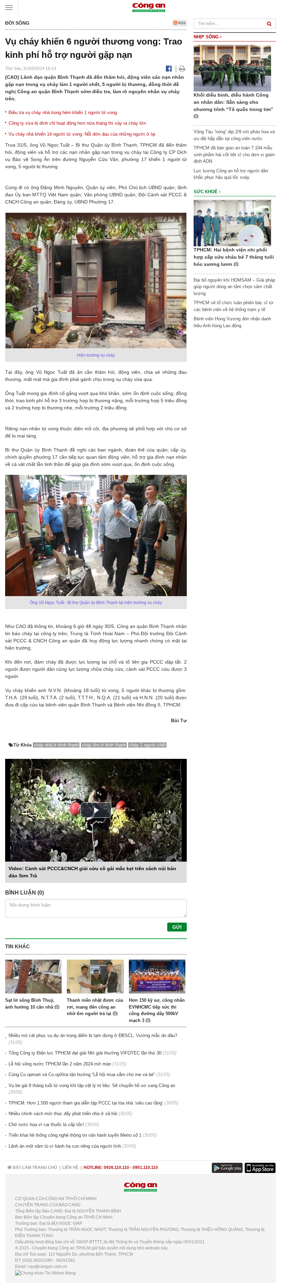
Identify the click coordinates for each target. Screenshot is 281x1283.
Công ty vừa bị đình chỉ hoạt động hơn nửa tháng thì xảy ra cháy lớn (77, 123)
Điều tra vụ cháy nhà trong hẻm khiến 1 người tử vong (63, 112)
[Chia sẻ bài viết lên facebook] (169, 68)
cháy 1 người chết (147, 745)
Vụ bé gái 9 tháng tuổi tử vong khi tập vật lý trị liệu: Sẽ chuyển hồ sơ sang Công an (92, 1085)
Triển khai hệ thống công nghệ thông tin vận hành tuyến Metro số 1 (75, 1135)
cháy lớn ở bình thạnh (104, 745)
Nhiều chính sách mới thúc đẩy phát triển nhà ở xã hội (63, 1113)
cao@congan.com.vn (47, 1266)
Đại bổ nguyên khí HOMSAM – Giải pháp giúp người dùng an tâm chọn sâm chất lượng (234, 286)
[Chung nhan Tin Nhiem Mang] (45, 1272)
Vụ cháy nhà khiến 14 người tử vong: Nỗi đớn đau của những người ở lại (82, 134)
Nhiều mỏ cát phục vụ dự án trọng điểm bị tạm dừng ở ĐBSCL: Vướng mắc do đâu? (93, 1035)
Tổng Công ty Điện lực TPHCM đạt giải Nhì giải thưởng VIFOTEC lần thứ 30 (85, 1053)
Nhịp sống (207, 36)
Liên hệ (70, 1167)
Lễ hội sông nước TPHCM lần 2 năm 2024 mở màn (60, 1063)
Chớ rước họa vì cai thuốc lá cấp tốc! (46, 1124)
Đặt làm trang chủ (34, 1167)
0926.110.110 (116, 1167)
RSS (181, 23)
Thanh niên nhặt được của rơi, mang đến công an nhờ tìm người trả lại (95, 1007)
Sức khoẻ (206, 191)
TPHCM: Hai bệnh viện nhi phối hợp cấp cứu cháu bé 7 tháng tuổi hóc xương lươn (234, 257)
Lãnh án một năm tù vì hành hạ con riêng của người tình (65, 1146)
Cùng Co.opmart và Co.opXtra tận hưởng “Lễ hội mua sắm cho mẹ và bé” (82, 1074)
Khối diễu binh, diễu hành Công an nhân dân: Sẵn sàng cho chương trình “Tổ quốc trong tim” (233, 102)
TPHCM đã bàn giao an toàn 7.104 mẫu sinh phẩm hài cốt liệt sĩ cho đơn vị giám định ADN (234, 154)
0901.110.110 (145, 1167)
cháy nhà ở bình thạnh (56, 745)
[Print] (182, 68)
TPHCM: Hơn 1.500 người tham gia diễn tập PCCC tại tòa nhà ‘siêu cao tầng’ (86, 1103)
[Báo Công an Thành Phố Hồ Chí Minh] (149, 7)
